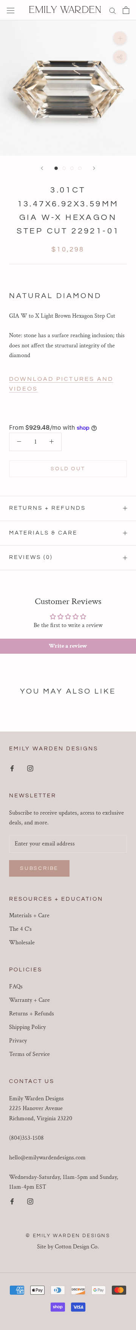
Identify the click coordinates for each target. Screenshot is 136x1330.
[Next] (94, 168)
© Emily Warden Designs (68, 1235)
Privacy (18, 1041)
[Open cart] (126, 10)
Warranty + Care (29, 1000)
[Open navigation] (10, 10)
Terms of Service (29, 1054)
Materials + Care (29, 915)
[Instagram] (30, 768)
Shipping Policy (27, 1027)
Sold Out (68, 468)
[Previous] (42, 168)
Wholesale (22, 943)
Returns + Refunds (47, 508)
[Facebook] (12, 768)
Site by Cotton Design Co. (68, 1247)
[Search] (112, 10)
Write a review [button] (68, 646)
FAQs (16, 987)
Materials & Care (43, 533)
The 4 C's (20, 929)
